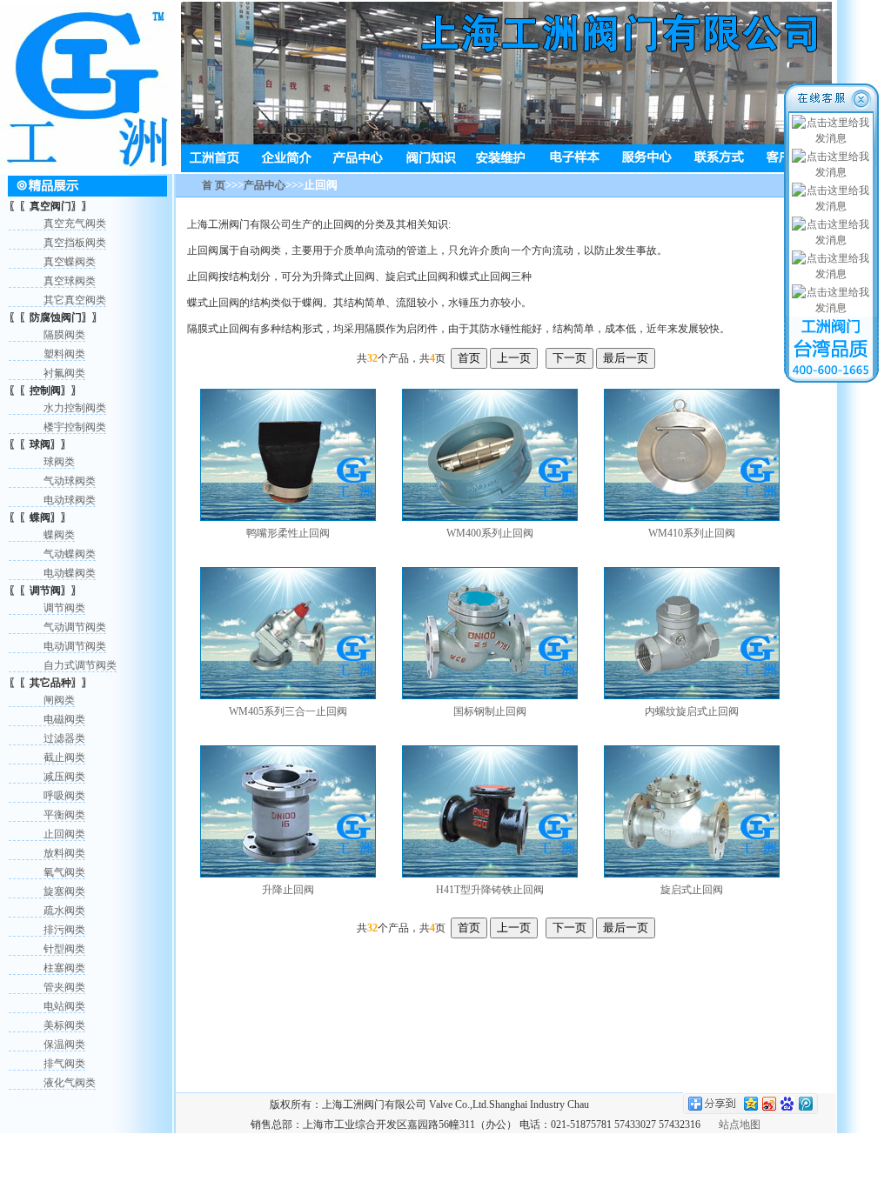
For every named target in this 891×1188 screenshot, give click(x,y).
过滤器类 (64, 738)
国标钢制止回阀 (489, 711)
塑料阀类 (64, 354)
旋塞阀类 (64, 891)
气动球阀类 (70, 481)
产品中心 (264, 185)
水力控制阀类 (75, 408)
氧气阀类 (64, 872)
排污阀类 (64, 930)
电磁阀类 (64, 719)
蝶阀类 (59, 535)
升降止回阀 (288, 890)
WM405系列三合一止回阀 (288, 711)
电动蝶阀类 (70, 573)
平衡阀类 (64, 815)
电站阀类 (64, 1006)
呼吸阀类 (64, 796)
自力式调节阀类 (80, 665)
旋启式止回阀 (691, 890)
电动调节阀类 (75, 646)
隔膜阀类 (64, 335)
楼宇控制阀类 (75, 427)
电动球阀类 (70, 500)
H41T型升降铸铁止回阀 (490, 890)
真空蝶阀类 (70, 262)
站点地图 (739, 1124)
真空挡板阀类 (75, 243)
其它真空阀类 (75, 300)
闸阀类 (59, 700)
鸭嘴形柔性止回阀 (288, 533)
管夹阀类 (64, 987)
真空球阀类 (70, 281)
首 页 (213, 185)
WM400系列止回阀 (489, 533)
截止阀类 (64, 757)
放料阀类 (64, 853)
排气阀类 (64, 1064)
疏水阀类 (64, 910)
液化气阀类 (70, 1083)
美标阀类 (64, 1025)
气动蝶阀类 (70, 554)
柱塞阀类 (64, 968)
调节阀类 (64, 608)
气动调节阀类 (75, 627)
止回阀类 (64, 834)
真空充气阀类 (75, 223)
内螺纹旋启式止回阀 (692, 711)
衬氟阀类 (64, 373)
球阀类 (59, 462)
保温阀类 (64, 1044)
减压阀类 (64, 777)
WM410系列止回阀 (691, 533)
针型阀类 (64, 949)
